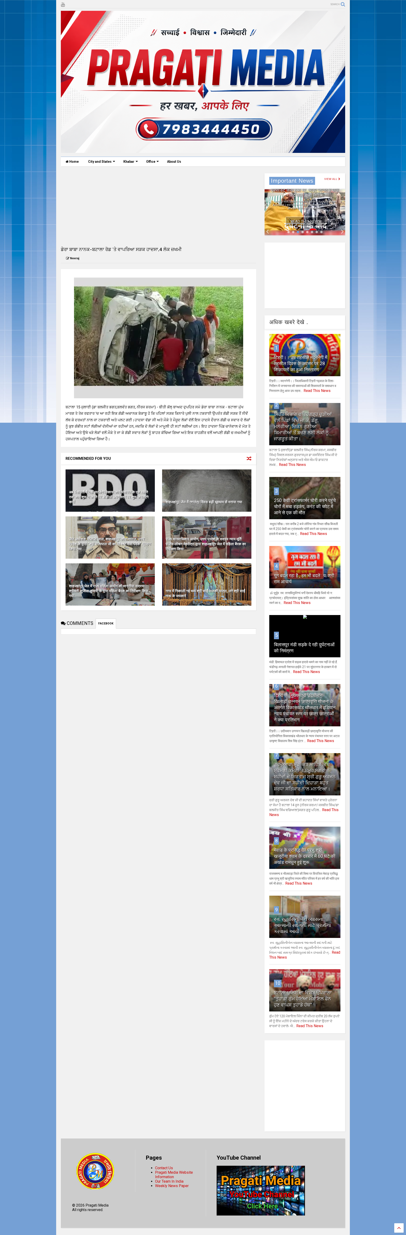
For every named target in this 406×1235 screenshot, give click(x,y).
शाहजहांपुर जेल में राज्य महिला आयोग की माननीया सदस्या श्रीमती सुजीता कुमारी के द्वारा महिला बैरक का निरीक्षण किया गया (108, 591)
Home (74, 161)
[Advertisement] (158, 206)
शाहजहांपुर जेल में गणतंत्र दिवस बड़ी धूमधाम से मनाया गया (204, 502)
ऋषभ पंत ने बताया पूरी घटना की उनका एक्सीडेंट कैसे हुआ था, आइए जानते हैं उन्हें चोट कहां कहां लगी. (305, 190)
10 (277, 983)
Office (150, 161)
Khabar (128, 161)
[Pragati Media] (203, 150)
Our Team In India (169, 1181)
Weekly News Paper (172, 1186)
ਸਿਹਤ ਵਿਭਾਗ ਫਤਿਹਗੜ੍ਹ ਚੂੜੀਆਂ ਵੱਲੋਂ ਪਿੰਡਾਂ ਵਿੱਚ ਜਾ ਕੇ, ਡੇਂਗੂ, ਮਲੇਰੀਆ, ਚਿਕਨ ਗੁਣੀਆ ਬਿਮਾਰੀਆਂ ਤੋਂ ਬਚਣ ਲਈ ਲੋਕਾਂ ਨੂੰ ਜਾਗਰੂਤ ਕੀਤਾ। (303, 426)
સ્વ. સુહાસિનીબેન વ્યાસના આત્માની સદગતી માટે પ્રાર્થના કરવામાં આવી (302, 925)
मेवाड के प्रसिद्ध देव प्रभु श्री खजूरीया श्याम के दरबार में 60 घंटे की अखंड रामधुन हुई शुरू (305, 856)
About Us (174, 161)
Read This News (305, 221)
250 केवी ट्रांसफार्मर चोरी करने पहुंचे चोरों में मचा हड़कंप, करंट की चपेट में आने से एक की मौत (305, 506)
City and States (100, 161)
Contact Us (164, 1168)
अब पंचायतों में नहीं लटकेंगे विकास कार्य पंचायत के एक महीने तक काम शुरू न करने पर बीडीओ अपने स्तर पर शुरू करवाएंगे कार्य (108, 497)
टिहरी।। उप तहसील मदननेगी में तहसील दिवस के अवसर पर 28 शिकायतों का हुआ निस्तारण (300, 363)
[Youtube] (63, 4)
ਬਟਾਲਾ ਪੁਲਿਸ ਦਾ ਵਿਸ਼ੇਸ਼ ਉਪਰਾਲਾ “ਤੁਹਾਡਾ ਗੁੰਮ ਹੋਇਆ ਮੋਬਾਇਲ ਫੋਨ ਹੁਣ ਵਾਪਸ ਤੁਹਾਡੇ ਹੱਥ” (303, 999)
